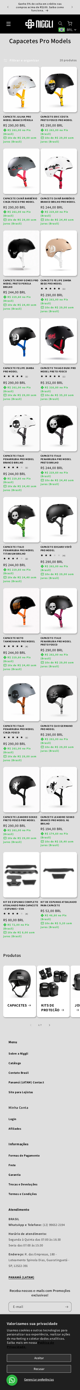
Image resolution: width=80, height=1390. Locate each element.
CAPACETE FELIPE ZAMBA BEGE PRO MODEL (56, 282)
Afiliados (15, 1129)
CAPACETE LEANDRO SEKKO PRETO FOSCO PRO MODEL (20, 818)
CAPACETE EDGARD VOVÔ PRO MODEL (56, 548)
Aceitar (39, 1358)
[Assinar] (66, 1307)
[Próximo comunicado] (72, 7)
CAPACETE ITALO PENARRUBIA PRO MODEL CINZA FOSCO (18, 729)
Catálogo (15, 1063)
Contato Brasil (19, 1073)
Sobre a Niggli (18, 1053)
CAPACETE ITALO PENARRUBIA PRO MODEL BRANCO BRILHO (18, 459)
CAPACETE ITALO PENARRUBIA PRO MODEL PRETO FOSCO (56, 641)
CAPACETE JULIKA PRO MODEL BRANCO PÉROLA (18, 118)
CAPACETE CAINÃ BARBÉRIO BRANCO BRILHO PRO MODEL (58, 200)
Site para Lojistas (21, 1092)
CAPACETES (17, 1005)
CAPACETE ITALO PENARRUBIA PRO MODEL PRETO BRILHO (56, 459)
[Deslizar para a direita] (49, 1025)
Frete (12, 1165)
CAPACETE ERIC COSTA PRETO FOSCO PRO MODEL (57, 118)
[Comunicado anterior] (8, 7)
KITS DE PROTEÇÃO (50, 1007)
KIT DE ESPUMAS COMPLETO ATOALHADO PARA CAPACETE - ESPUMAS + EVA (20, 905)
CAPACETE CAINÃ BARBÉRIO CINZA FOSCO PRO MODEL (20, 200)
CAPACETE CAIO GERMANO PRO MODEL (57, 727)
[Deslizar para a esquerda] (30, 1025)
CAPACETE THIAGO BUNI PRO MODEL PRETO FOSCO (58, 369)
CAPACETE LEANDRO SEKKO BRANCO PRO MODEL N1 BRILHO (57, 820)
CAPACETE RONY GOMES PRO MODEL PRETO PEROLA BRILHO (20, 283)
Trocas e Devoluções (23, 1184)
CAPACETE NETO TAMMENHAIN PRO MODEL (19, 639)
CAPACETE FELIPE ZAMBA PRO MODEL (18, 369)
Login (12, 1119)
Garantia (15, 1175)
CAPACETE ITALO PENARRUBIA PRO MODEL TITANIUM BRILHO (18, 550)
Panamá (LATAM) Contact (26, 1082)
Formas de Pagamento (24, 1155)
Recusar (39, 1369)
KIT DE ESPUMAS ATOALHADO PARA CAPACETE (59, 903)
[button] (8, 24)
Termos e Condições (23, 1194)
